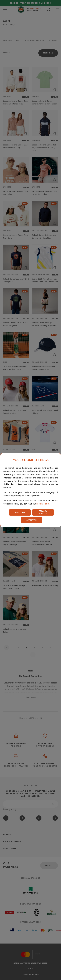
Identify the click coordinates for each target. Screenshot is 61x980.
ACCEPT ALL (31, 520)
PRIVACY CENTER (43, 512)
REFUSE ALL (20, 512)
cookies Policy (42, 503)
